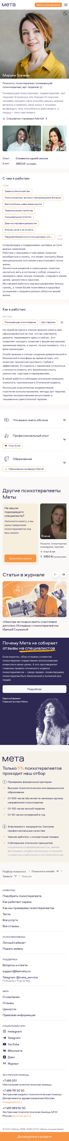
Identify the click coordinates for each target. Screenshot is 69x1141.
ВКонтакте (15, 1051)
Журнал (13, 1064)
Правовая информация (19, 1015)
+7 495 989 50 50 (14, 1108)
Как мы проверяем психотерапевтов (28, 908)
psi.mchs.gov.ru (21, 1116)
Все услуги (10, 920)
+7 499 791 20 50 (13, 1090)
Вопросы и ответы (15, 965)
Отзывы (8, 1003)
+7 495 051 (10, 1080)
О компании (11, 997)
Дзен (11, 1057)
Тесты (7, 914)
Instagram (15, 1031)
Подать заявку (13, 948)
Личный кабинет (14, 942)
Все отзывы (11, 926)
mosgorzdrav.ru (12, 1102)
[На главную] (8, 4)
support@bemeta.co (17, 971)
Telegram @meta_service (20, 977)
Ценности (9, 1009)
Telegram (14, 1038)
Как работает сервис (17, 902)
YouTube (13, 1044)
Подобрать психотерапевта (22, 896)
